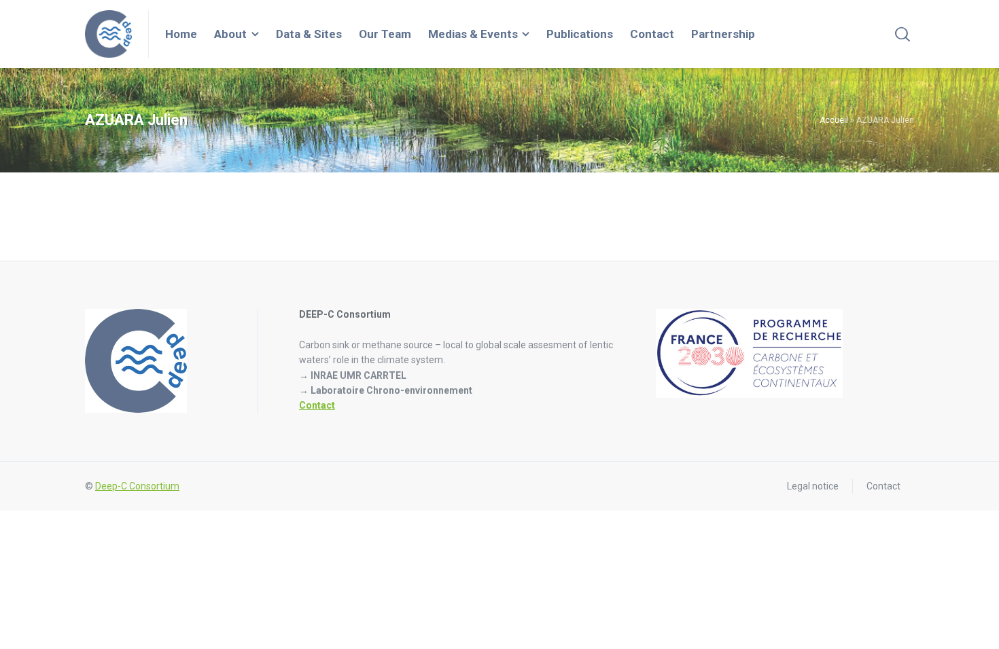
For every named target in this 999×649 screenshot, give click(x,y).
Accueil (834, 120)
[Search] (902, 34)
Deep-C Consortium (137, 486)
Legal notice (813, 486)
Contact (317, 405)
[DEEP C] (108, 34)
